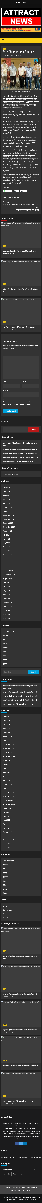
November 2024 (8, 567)
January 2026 (7, 511)
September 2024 (9, 575)
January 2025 (7, 559)
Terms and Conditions (29, 1187)
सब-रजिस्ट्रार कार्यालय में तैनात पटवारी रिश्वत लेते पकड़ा (19, 327)
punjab (9, 197)
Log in (5, 906)
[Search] (38, 40)
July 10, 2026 (13, 330)
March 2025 (7, 551)
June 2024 (6, 587)
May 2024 (6, 591)
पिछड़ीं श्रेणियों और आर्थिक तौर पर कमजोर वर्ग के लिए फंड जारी (21, 203)
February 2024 (8, 602)
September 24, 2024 (16, 55)
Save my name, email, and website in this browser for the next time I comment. (18, 403)
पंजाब (4, 49)
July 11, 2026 (13, 256)
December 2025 (8, 515)
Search (4, 421)
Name (5, 382)
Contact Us (16, 1187)
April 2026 (6, 499)
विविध (4, 656)
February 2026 (8, 507)
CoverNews (22, 1200)
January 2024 (7, 606)
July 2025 (6, 535)
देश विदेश (5, 647)
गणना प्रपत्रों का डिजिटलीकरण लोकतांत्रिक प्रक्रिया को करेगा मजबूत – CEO (20, 444)
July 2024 (6, 583)
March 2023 (7, 614)
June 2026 (6, 491)
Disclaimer (27, 1190)
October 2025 (8, 523)
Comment (7, 354)
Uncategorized (8, 631)
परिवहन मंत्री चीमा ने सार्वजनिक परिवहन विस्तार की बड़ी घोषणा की (20, 449)
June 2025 (6, 539)
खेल (4, 639)
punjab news (16, 197)
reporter (6, 55)
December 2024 (8, 563)
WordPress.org (8, 918)
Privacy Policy (16, 1190)
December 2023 (8, 610)
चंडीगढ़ (5, 643)
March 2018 (7, 618)
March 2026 (7, 503)
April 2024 (6, 594)
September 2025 (9, 527)
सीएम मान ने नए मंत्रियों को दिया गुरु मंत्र (27, 208)
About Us (6, 1187)
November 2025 (8, 519)
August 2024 (7, 579)
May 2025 (6, 543)
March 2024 (7, 598)
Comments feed (8, 914)
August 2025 (7, 531)
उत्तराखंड (5, 635)
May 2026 (6, 495)
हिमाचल (5, 664)
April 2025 (6, 547)
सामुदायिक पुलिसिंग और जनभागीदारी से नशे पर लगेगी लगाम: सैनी (20, 453)
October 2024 (8, 571)
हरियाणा (5, 660)
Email (24, 382)
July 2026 (6, 487)
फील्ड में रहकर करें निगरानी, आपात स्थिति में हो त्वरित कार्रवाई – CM (20, 457)
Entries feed (7, 910)
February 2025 (8, 555)
